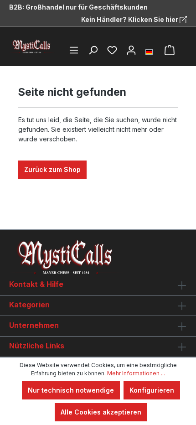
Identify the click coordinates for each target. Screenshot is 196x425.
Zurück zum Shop (52, 169)
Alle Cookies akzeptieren (101, 412)
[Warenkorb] (170, 50)
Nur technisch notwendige (71, 390)
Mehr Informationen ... (136, 373)
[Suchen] (93, 50)
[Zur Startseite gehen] (32, 46)
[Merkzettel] (112, 50)
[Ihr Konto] (131, 50)
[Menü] (74, 50)
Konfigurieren (151, 390)
